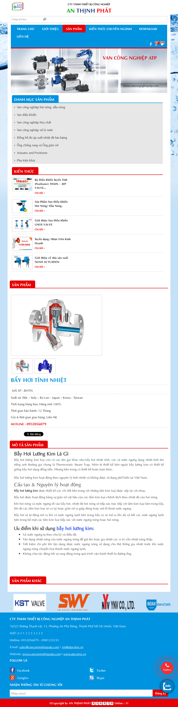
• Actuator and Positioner (31, 152)
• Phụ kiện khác (25, 160)
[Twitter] (162, 43)
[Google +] (156, 43)
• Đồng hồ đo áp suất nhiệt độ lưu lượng (40, 137)
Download (148, 28)
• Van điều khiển (25, 114)
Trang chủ (26, 28)
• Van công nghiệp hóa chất (32, 122)
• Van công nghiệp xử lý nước (33, 129)
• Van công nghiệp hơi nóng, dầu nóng (39, 107)
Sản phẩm (74, 28)
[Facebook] (151, 43)
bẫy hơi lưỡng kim (75, 527)
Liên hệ (23, 36)
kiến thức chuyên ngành (110, 28)
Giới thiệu (50, 28)
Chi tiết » (40, 192)
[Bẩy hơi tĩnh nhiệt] (22, 365)
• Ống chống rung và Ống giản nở (36, 145)
